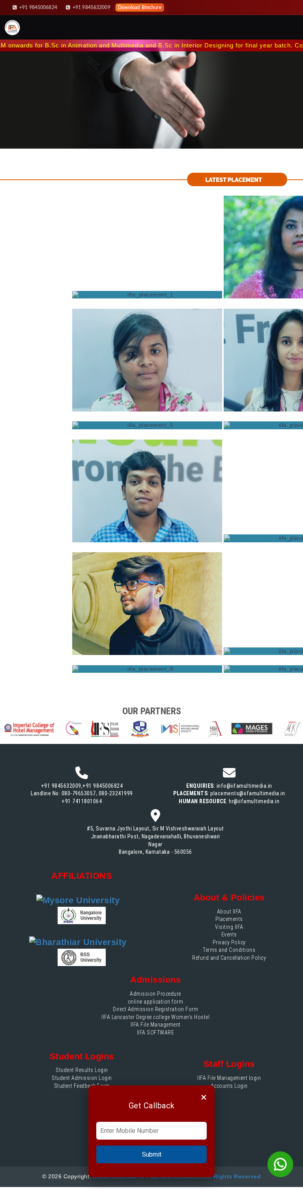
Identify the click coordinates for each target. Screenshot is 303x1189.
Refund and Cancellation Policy (229, 958)
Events (229, 934)
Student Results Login (82, 1070)
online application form (155, 1001)
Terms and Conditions (229, 950)
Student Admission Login (82, 1078)
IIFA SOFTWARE (155, 1032)
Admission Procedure (155, 994)
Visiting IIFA (229, 927)
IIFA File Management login (229, 1078)
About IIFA (229, 911)
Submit (151, 1154)
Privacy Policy (229, 942)
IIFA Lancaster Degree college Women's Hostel (155, 1017)
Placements (229, 919)
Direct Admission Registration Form (155, 1009)
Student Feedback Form (82, 1086)
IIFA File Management (156, 1024)
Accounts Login (229, 1086)
